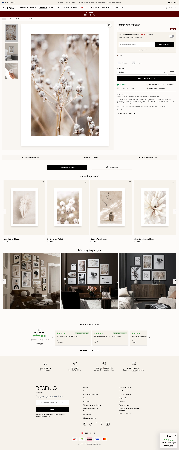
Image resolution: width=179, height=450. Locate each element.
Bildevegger (94, 8)
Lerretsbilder (54, 8)
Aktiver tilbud (164, 44)
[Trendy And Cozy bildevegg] (147, 281)
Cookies (122, 401)
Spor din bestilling (125, 394)
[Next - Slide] (175, 211)
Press (85, 391)
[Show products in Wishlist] (170, 7)
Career (85, 398)
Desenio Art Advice (125, 387)
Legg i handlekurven (146, 79)
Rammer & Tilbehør (70, 8)
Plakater (43, 8)
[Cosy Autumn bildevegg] (31, 281)
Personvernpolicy (137, 50)
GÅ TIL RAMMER (112, 167)
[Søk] (166, 8)
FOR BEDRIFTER (118, 8)
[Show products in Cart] (175, 7)
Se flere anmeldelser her (89, 350)
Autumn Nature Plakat (26, 19)
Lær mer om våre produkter (126, 113)
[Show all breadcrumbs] (4, 19)
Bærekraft (86, 401)
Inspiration (106, 8)
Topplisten (23, 8)
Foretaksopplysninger (90, 394)
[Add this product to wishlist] (109, 25)
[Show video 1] (11, 71)
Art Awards (87, 414)
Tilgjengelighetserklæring (92, 405)
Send (52, 410)
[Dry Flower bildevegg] (89, 281)
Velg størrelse (122, 68)
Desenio (96, 444)
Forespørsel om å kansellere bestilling (129, 409)
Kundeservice (124, 391)
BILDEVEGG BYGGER (67, 167)
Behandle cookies (125, 414)
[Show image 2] (11, 52)
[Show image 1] (11, 33)
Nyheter (33, 8)
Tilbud (83, 8)
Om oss (85, 387)
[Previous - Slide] (3, 211)
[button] (172, 72)
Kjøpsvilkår (123, 398)
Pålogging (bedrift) (89, 418)
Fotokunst (12, 19)
